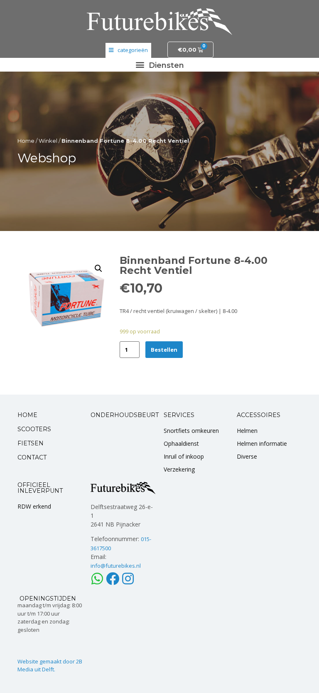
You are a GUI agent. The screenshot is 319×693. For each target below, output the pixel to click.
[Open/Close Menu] (128, 50)
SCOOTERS (34, 429)
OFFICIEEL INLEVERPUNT (40, 487)
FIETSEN (30, 443)
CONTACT (32, 457)
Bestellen (164, 349)
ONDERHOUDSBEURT (125, 415)
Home (25, 140)
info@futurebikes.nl (116, 565)
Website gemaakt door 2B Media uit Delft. (49, 665)
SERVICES (179, 415)
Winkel (48, 140)
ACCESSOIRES (258, 415)
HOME (27, 415)
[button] (159, 65)
